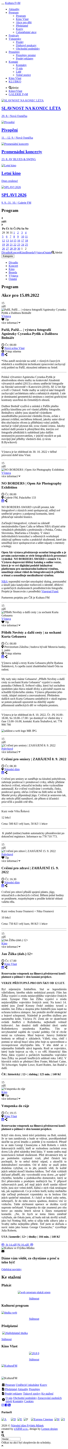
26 (3, 248)
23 (18, 244)
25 (26, 244)
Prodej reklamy (13, 1393)
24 (22, 244)
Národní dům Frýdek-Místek (27, 1425)
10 (22, 236)
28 (11, 248)
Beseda (30, 252)
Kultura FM (12, 3)
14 (11, 240)
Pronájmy (34, 1389)
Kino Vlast (10, 964)
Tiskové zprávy (32, 1393)
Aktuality (23, 1389)
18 (26, 240)
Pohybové (7, 748)
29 (14, 248)
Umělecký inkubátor (27, 1384)
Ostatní (48, 252)
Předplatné (11, 1389)
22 (14, 244)
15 (14, 240)
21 (11, 244)
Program (10, 1384)
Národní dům (12, 769)
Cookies (29, 1401)
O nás (9, 1398)
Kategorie (8, 256)
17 (22, 240)
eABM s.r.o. (21, 1428)
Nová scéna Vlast (14, 348)
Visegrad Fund (49, 591)
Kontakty (18, 1401)
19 (3, 244)
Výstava (39, 252)
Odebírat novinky (11, 1269)
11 (26, 236)
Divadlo (6, 252)
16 (18, 240)
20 (7, 244)
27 (7, 248)
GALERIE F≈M (18, 94)
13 (7, 240)
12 (3, 240)
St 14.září (10, 1244)
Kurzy (43, 1384)
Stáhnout (34, 1298)
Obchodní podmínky (25, 1398)
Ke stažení (47, 1393)
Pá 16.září (23, 1244)
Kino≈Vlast (15, 91)
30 (18, 248)
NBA (4, 581)
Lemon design (49, 1428)
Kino (23, 252)
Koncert (15, 252)
